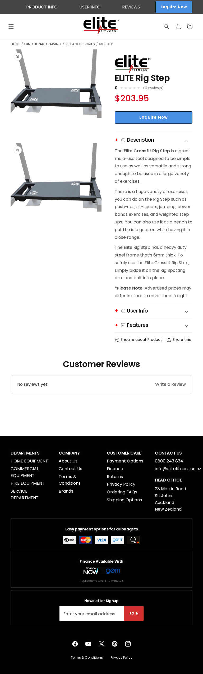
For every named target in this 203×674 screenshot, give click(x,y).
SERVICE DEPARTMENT (25, 494)
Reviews (131, 7)
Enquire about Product (141, 339)
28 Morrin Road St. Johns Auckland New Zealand (170, 499)
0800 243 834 (169, 461)
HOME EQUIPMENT (29, 461)
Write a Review (170, 384)
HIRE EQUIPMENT (28, 483)
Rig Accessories (80, 44)
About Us (68, 461)
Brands (66, 491)
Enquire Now (174, 7)
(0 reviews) (153, 88)
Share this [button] (182, 339)
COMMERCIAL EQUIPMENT (25, 472)
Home (15, 44)
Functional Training (42, 44)
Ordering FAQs (122, 492)
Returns (115, 477)
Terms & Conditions (70, 480)
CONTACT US (168, 453)
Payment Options (125, 461)
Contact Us (70, 469)
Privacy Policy (121, 484)
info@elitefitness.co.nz (178, 469)
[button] (11, 26)
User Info (89, 7)
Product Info (42, 7)
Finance (115, 469)
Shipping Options (124, 500)
